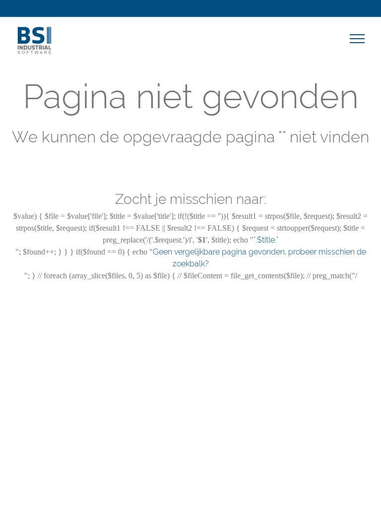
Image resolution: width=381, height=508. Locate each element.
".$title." (266, 240)
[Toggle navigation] (357, 38)
